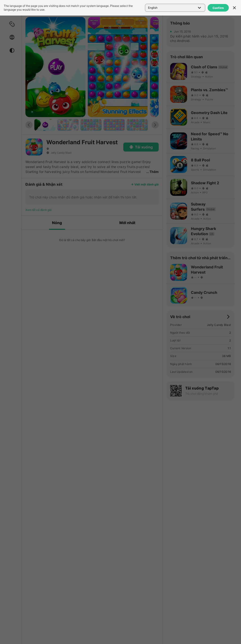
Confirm (218, 8)
